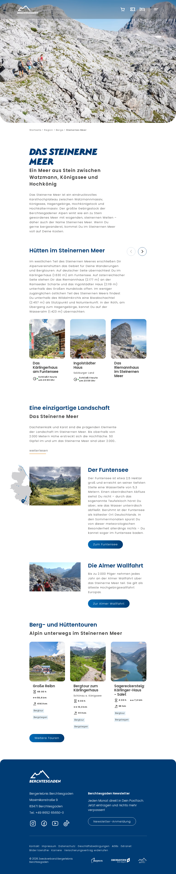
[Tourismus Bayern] (97, 862)
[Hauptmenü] (156, 9)
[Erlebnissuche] (132, 9)
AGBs (115, 846)
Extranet (126, 846)
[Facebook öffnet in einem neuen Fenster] (44, 823)
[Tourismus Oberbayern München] (120, 862)
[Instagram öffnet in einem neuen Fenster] (32, 823)
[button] (131, 251)
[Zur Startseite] (27, 9)
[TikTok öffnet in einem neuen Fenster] (66, 823)
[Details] (47, 371)
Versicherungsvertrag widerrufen (86, 850)
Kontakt (34, 846)
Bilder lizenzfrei (39, 850)
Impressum (49, 846)
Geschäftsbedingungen (93, 846)
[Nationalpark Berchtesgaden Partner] (142, 862)
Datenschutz (66, 846)
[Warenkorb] (123, 9)
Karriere (56, 850)
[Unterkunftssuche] (142, 9)
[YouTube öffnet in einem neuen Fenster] (55, 823)
